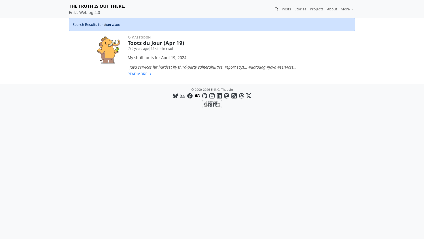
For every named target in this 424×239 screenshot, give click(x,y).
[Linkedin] (219, 95)
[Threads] (241, 95)
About (332, 9)
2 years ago (140, 48)
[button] (276, 9)
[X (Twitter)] (248, 95)
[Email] (182, 95)
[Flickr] (197, 95)
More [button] (346, 9)
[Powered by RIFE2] (212, 103)
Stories (300, 9)
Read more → (139, 74)
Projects (317, 9)
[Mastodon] (226, 95)
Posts (286, 9)
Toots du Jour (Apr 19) (157, 42)
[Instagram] (212, 95)
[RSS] (234, 95)
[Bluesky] (175, 95)
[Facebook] (190, 95)
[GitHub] (204, 95)
